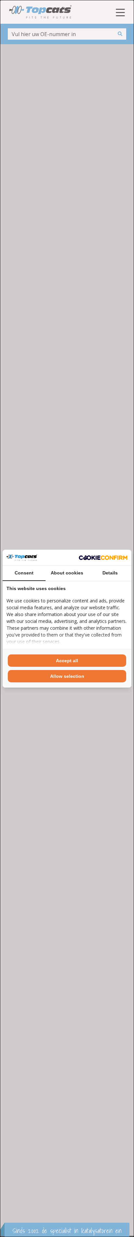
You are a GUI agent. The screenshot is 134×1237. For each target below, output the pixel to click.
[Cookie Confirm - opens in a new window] (103, 557)
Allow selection (67, 676)
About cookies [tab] (67, 572)
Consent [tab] (24, 572)
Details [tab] (110, 572)
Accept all (67, 660)
